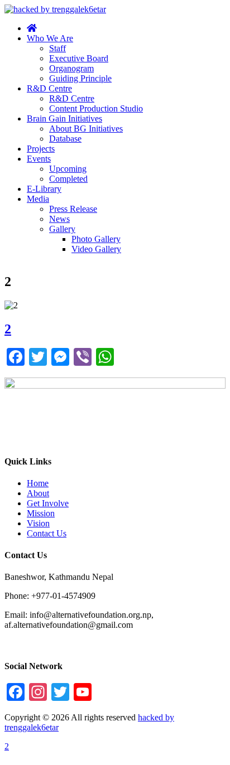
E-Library (44, 188)
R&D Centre (49, 88)
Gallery (62, 229)
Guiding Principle (80, 78)
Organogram (71, 68)
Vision (38, 523)
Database (65, 138)
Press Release (73, 209)
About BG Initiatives (86, 128)
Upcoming (68, 168)
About (38, 493)
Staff (57, 48)
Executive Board (78, 58)
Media (38, 199)
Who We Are (50, 38)
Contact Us (46, 533)
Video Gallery (96, 249)
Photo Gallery (96, 239)
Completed (68, 178)
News (59, 219)
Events (39, 158)
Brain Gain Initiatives (64, 118)
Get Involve (48, 503)
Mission (41, 513)
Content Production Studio (96, 108)
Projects (41, 148)
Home (38, 483)
